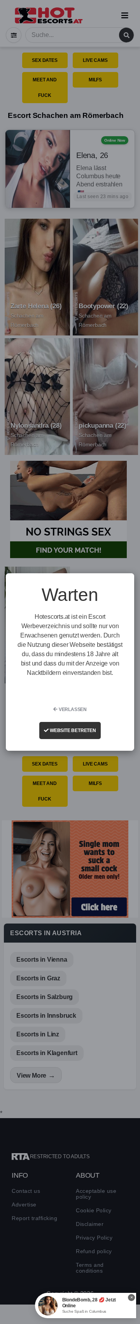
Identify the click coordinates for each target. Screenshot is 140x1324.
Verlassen (72, 709)
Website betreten (72, 730)
